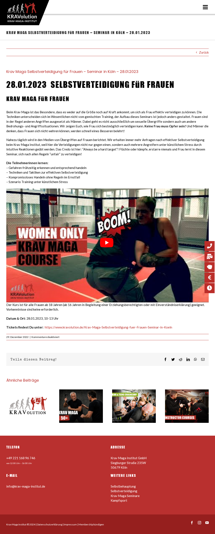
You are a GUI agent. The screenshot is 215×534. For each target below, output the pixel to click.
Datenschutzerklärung (49, 524)
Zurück (204, 52)
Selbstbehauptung (123, 486)
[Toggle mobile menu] (206, 7)
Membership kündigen (91, 524)
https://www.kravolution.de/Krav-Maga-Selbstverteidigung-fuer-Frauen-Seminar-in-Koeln (108, 327)
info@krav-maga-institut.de (25, 486)
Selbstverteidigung (124, 491)
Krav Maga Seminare (125, 496)
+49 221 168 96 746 (20, 458)
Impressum (70, 524)
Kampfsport (119, 500)
